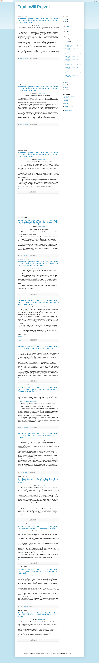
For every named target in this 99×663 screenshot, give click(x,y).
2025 (66, 18)
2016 (66, 85)
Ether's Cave (66, 97)
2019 (66, 80)
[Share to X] (33, 58)
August (67, 29)
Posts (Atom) (25, 646)
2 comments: (25, 606)
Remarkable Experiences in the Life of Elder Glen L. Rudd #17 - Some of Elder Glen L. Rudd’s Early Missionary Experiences (38, 435)
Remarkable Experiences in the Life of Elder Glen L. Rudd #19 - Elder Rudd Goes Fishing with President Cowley (38, 347)
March (67, 38)
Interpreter (66, 100)
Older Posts (56, 643)
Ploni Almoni (66, 102)
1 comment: (25, 191)
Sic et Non (66, 103)
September (68, 28)
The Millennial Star (68, 110)
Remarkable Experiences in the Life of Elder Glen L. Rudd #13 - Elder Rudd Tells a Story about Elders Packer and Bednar (38, 615)
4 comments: (25, 427)
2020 (66, 79)
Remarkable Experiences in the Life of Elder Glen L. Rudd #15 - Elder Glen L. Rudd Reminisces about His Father (38, 527)
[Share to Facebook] (35, 58)
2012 (66, 90)
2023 (66, 21)
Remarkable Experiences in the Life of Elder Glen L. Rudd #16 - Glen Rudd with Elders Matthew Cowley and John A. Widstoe (38, 481)
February (67, 39)
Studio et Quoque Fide (68, 106)
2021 (66, 24)
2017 (66, 84)
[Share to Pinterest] (36, 58)
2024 (66, 19)
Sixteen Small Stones (68, 105)
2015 (66, 87)
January (67, 41)
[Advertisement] (38, 72)
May (66, 34)
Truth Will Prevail (34, 7)
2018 (66, 82)
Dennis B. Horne (41, 25)
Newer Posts (20, 643)
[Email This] (31, 58)
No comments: (26, 58)
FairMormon (66, 99)
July (66, 31)
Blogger (73, 653)
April (67, 36)
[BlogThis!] (32, 58)
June (67, 33)
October (67, 26)
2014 (66, 89)
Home (38, 643)
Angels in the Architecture (69, 96)
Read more (20, 54)
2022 (66, 23)
